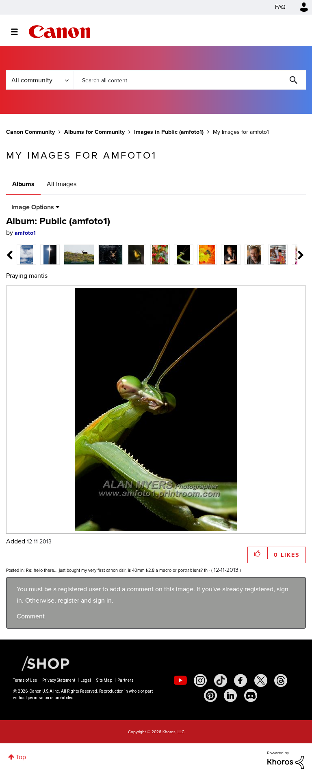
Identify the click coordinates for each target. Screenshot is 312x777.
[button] (269, 322)
